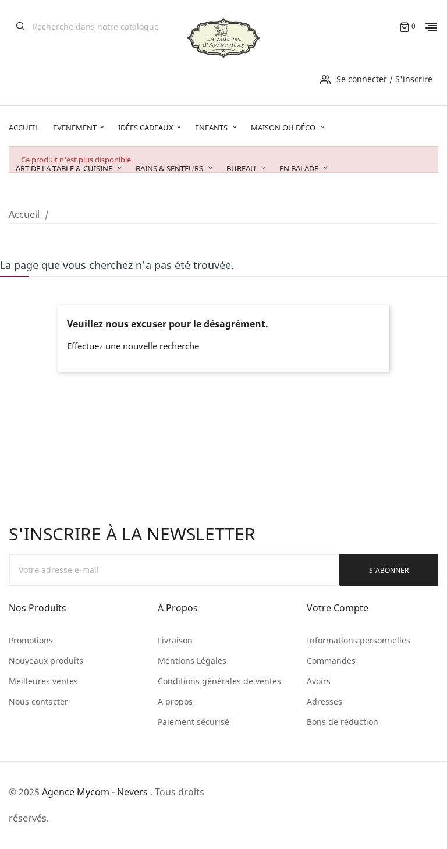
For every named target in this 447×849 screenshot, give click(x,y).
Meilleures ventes (43, 681)
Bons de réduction (342, 721)
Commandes (331, 660)
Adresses (324, 701)
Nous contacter (38, 701)
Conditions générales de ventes (219, 681)
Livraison (175, 640)
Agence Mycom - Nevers (95, 792)
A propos (175, 701)
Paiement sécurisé (193, 721)
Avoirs (319, 681)
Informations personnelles (358, 640)
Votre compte (337, 608)
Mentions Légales (192, 660)
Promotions (31, 640)
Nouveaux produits (46, 660)
